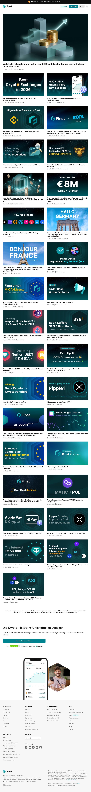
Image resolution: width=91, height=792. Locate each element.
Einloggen (64, 6)
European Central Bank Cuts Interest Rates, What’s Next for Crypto (23, 467)
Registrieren (73, 6)
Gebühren (6, 718)
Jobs (73, 715)
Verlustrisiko (31, 610)
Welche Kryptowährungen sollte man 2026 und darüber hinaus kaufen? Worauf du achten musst (44, 65)
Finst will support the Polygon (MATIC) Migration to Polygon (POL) (65, 500)
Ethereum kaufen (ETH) (54, 712)
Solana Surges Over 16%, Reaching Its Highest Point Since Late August (67, 434)
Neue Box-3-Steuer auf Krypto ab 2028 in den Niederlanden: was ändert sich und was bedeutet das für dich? (23, 199)
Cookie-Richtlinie (8, 748)
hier (78, 783)
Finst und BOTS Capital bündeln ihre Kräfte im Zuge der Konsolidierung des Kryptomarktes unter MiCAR (66, 132)
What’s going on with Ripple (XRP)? (59, 402)
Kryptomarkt (28, 718)
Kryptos (5, 721)
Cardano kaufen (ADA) (53, 718)
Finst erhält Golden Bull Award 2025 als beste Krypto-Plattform (66, 165)
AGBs (4, 737)
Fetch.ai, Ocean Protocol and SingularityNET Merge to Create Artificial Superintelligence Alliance (22, 598)
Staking (27, 712)
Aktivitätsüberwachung (31, 729)
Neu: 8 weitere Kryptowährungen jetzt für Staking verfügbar (20, 233)
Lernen (71, 729)
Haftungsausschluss (8, 760)
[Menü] (87, 6)
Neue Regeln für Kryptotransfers (14, 402)
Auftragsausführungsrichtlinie (11, 754)
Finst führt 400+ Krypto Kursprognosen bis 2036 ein (21, 165)
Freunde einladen (74, 718)
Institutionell (6, 712)
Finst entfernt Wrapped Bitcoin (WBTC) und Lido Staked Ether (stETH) (22, 336)
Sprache (28, 734)
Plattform (5, 715)
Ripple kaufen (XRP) (53, 715)
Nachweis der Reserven (76, 712)
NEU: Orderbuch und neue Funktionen (60, 302)
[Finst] (7, 6)
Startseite (6, 709)
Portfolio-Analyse (30, 723)
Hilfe (70, 721)
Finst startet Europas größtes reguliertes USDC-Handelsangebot (64, 99)
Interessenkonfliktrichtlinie (10, 743)
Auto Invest (28, 715)
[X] (26, 747)
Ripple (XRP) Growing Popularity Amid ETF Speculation (66, 533)
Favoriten (27, 726)
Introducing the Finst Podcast (57, 467)
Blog (70, 726)
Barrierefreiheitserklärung (10, 757)
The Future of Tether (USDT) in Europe (16, 565)
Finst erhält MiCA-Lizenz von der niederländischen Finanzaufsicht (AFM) (20, 303)
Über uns (71, 709)
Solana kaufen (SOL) (53, 721)
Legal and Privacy (72, 779)
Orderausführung (30, 721)
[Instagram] (37, 747)
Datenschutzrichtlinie (9, 746)
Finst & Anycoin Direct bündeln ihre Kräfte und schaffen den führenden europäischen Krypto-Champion (23, 434)
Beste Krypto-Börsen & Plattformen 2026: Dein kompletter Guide (19, 99)
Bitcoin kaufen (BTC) (53, 709)
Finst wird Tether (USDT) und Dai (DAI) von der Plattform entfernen (23, 369)
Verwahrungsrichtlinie (9, 751)
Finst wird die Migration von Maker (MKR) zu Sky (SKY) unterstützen (66, 268)
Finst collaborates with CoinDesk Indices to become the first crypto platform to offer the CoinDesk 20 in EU (22, 500)
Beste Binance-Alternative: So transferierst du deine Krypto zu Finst (21, 132)
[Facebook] (40, 747)
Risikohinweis (7, 740)
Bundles (27, 709)
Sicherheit (6, 723)
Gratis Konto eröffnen (24, 641)
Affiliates (71, 723)
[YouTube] (29, 747)
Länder (5, 726)
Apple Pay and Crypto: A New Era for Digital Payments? (22, 533)
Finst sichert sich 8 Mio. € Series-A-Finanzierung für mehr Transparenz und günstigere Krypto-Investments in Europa (67, 199)
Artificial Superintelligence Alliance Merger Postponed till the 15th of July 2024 (67, 565)
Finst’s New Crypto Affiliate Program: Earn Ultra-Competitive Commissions (64, 369)
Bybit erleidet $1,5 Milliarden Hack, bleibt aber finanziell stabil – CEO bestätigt (66, 336)
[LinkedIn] (33, 747)
